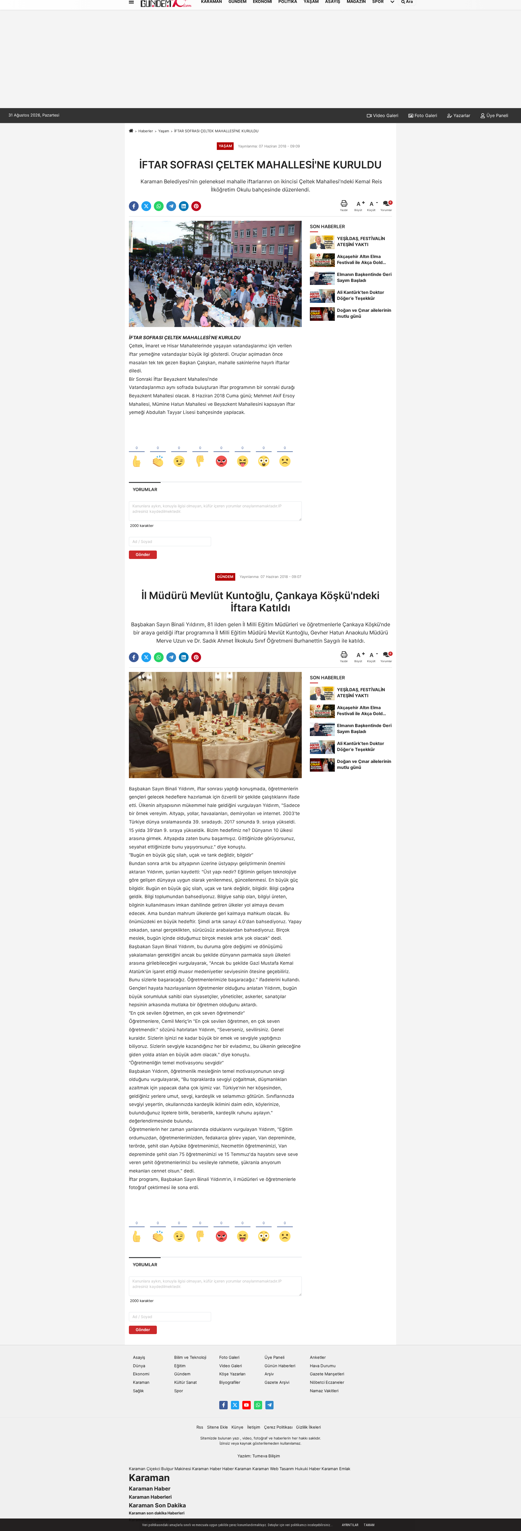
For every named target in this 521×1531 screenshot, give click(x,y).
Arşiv (269, 1374)
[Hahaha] (242, 452)
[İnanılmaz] (264, 452)
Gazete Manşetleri (327, 1374)
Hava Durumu (323, 1365)
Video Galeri (385, 115)
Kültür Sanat (185, 1382)
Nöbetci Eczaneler (327, 1382)
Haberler (145, 131)
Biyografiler (229, 1382)
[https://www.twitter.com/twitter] (235, 1405)
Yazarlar (461, 115)
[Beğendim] (137, 452)
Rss (199, 1427)
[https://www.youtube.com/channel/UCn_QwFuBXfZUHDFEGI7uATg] (246, 1405)
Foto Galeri (425, 115)
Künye (237, 1427)
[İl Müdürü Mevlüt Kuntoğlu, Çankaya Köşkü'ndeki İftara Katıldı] (215, 724)
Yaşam (163, 131)
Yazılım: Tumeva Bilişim (258, 1456)
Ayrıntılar (350, 1525)
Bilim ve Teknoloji (190, 1357)
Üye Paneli (496, 115)
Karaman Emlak (336, 1468)
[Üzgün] (285, 452)
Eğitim (180, 1365)
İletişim (253, 1427)
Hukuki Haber (307, 1468)
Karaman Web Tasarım (273, 1468)
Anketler (318, 1357)
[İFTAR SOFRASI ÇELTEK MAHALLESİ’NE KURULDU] (215, 273)
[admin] (269, 1405)
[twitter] (146, 206)
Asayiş (139, 1357)
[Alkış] (158, 452)
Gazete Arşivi (277, 1382)
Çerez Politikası (278, 1427)
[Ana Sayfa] (131, 131)
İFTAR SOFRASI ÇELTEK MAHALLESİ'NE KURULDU (216, 131)
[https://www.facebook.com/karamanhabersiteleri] (223, 1405)
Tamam (369, 1525)
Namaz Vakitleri (324, 1390)
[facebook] (134, 206)
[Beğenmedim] (200, 452)
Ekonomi (141, 1374)
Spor (178, 1390)
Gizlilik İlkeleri (308, 1427)
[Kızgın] (221, 452)
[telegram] (171, 206)
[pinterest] (196, 206)
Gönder (143, 554)
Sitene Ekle (217, 1427)
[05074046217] (258, 1405)
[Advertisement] (260, 67)
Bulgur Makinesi (176, 1468)
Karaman (141, 1382)
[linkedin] (184, 206)
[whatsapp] (159, 206)
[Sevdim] (179, 452)
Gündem (182, 1374)
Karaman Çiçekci (144, 1468)
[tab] (145, 489)
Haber (228, 1468)
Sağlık (138, 1390)
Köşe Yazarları (232, 1374)
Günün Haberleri (280, 1365)
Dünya (139, 1365)
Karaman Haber (206, 1468)
